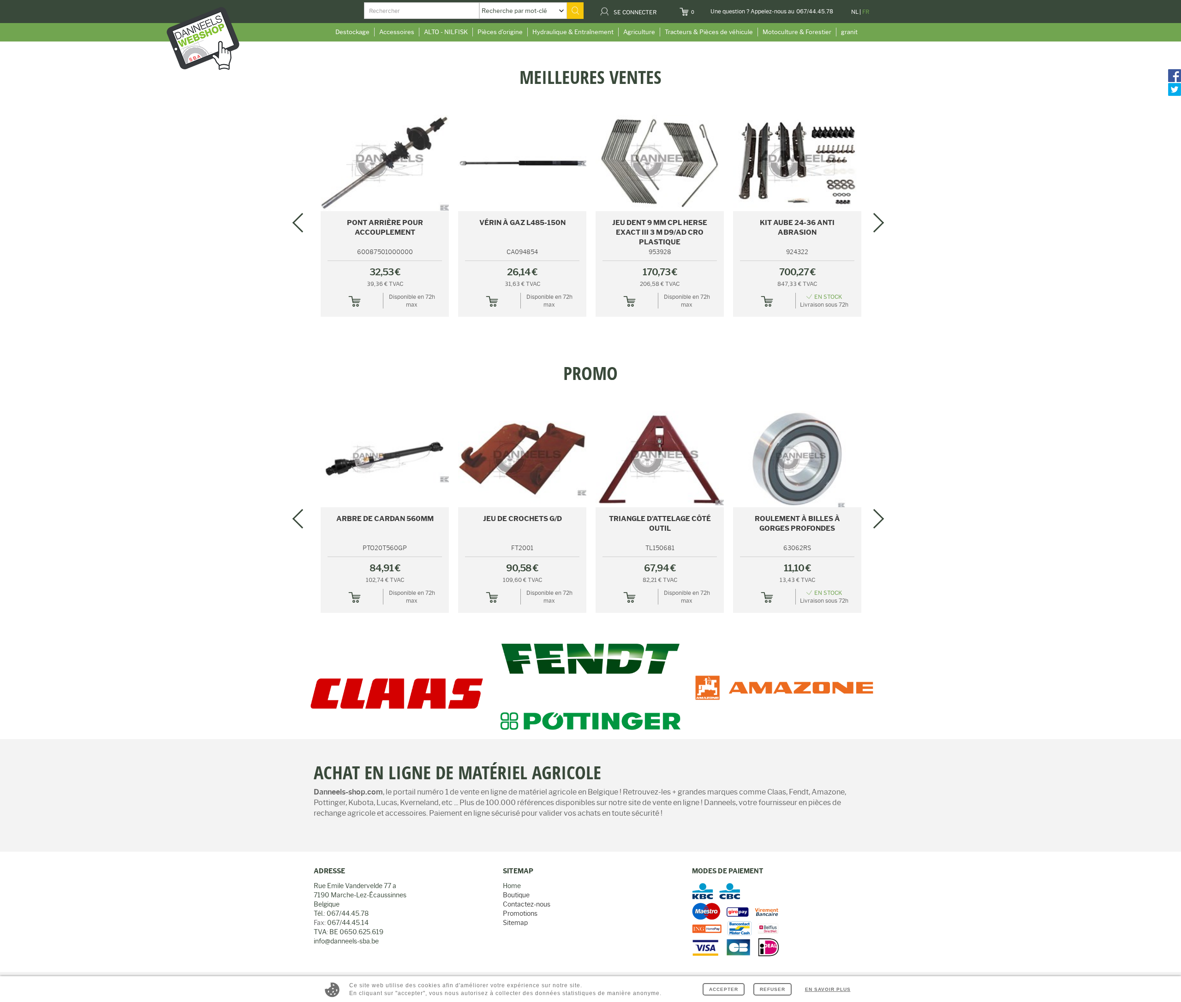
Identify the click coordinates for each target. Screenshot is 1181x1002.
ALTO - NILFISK (446, 32)
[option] (590, 68)
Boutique (516, 895)
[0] (700, 9)
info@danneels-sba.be (346, 941)
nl (855, 11)
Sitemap (515, 923)
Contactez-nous (526, 904)
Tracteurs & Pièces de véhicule (709, 32)
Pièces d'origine (500, 32)
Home (512, 886)
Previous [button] (302, 222)
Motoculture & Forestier (797, 32)
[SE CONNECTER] (662, 9)
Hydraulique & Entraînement (573, 32)
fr (865, 11)
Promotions (520, 913)
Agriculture (639, 32)
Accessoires (396, 32)
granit (849, 32)
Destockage (352, 32)
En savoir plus (828, 989)
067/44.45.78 (814, 11)
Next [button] (874, 222)
